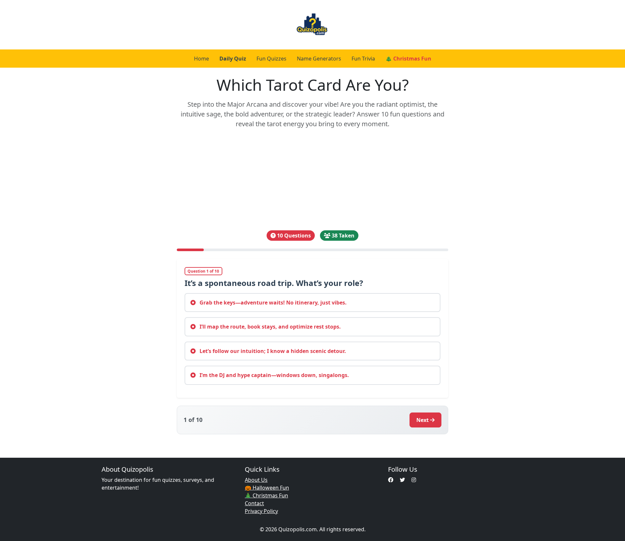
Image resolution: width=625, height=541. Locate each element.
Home (201, 58)
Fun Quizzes (271, 58)
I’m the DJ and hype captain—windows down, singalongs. (273, 375)
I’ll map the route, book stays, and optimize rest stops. (269, 326)
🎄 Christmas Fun (408, 58)
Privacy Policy (261, 511)
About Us (256, 479)
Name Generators (319, 58)
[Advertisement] (313, 179)
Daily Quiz (232, 58)
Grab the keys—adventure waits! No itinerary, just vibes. (272, 302)
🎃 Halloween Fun (267, 487)
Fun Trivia (363, 58)
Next (422, 420)
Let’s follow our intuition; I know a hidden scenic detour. (272, 351)
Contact (254, 503)
